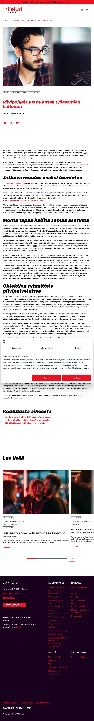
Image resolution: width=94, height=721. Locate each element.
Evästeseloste (27, 703)
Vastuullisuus (53, 674)
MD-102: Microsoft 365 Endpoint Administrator (25, 423)
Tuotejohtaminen (55, 634)
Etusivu (6, 20)
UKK (50, 664)
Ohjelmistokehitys (56, 617)
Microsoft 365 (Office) (57, 613)
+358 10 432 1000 (11, 593)
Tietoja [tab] (77, 348)
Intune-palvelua (77, 165)
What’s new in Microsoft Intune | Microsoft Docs (23, 200)
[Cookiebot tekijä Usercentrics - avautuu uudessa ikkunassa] (81, 341)
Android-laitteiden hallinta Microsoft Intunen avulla (27, 420)
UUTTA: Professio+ (78, 587)
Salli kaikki (76, 378)
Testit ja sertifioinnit (79, 657)
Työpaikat (52, 660)
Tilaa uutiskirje (54, 671)
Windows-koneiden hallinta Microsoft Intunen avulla (27, 417)
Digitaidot (52, 597)
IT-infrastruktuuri (55, 600)
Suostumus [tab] (16, 348)
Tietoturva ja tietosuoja (58, 631)
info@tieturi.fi (9, 598)
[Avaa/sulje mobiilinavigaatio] (86, 10)
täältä (18, 627)
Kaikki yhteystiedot (14, 605)
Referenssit (76, 616)
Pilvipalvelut (53, 620)
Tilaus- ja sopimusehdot (58, 667)
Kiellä (46, 378)
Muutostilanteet (78, 600)
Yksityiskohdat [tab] (47, 348)
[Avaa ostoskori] (82, 10)
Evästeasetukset (43, 703)
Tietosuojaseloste (10, 703)
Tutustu (67, 2)
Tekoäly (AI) (53, 627)
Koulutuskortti (77, 597)
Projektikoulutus (55, 624)
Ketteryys (52, 610)
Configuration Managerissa (14, 183)
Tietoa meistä (54, 657)
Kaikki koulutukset (56, 587)
